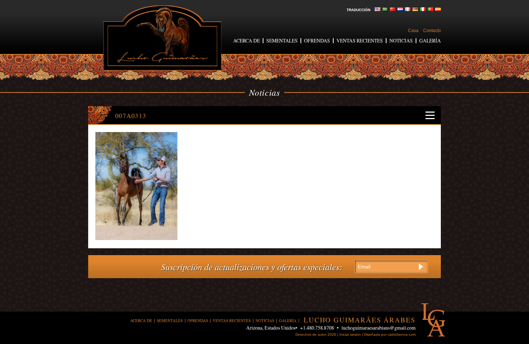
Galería (430, 40)
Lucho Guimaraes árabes (162, 38)
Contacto (432, 30)
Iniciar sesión (350, 334)
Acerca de (246, 40)
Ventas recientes (359, 40)
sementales (282, 40)
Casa (413, 30)
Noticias (401, 40)
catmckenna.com (402, 334)
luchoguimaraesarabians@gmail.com (379, 327)
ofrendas (317, 40)
